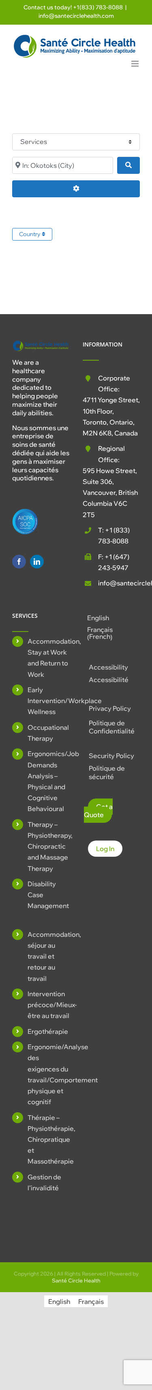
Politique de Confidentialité (112, 727)
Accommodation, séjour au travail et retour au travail (48, 956)
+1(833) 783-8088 (98, 7)
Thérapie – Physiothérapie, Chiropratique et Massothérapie (48, 1139)
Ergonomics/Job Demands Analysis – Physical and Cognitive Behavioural (48, 781)
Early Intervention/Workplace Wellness (48, 701)
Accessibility (108, 667)
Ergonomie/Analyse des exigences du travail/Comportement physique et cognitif (48, 1074)
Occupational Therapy (48, 732)
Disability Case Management (48, 895)
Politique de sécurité (107, 772)
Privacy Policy (110, 708)
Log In (105, 849)
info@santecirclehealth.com (76, 15)
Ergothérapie (48, 1031)
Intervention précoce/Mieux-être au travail (48, 1005)
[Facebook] (19, 561)
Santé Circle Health (76, 1280)
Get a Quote (98, 811)
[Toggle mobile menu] (135, 63)
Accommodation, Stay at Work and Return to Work (48, 657)
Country (30, 234)
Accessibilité (108, 680)
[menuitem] (111, 617)
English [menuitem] (98, 618)
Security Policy (111, 756)
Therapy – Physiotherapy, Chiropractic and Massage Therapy (48, 846)
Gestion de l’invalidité (44, 1182)
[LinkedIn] (37, 561)
